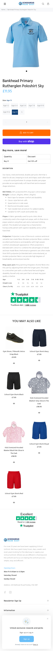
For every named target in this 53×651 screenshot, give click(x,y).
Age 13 (14, 112)
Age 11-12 (6, 112)
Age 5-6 (23, 105)
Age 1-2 (6, 105)
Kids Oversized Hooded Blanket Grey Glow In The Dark (39, 401)
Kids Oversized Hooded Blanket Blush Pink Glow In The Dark (14, 450)
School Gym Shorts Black (14, 394)
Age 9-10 (40, 105)
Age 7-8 (32, 105)
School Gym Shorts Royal (39, 444)
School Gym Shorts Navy (39, 351)
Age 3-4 (14, 105)
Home (3, 9)
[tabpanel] (26, 42)
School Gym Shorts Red (14, 493)
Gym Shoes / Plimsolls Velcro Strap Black (14, 353)
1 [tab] (26, 71)
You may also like (26, 321)
